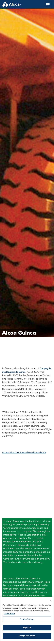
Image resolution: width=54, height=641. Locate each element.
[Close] (50, 601)
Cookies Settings (27, 619)
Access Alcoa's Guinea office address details (24, 452)
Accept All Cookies (27, 635)
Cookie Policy (9, 613)
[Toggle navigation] (48, 4)
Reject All (27, 627)
